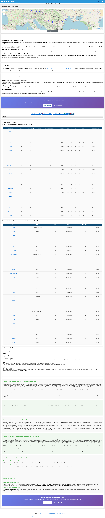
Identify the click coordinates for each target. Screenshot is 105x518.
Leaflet (93, 28)
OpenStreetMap (98, 28)
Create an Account (52, 260)
